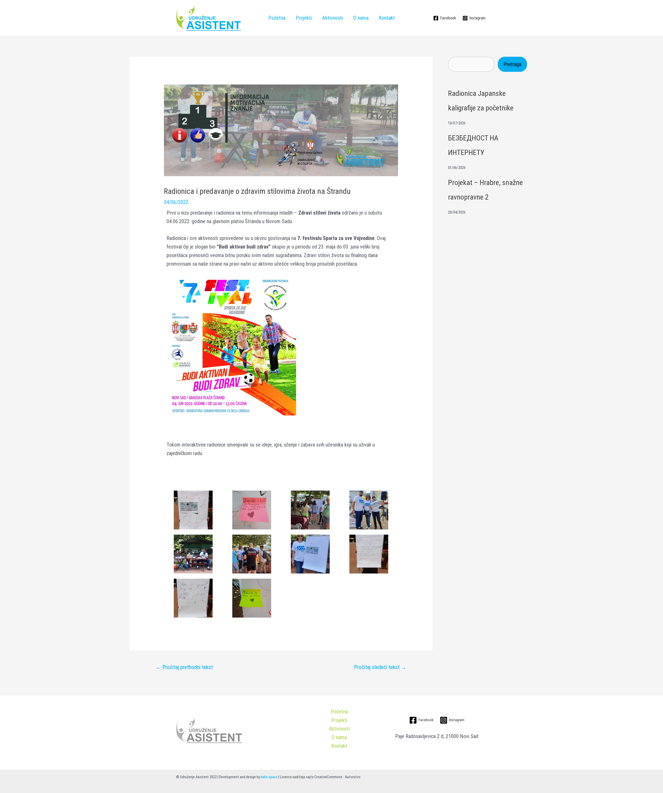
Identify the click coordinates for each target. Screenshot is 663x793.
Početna (276, 18)
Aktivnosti (332, 18)
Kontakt (387, 18)
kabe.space (269, 777)
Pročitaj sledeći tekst (380, 667)
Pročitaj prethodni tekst (184, 667)
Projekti (304, 18)
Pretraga (512, 64)
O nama (361, 18)
